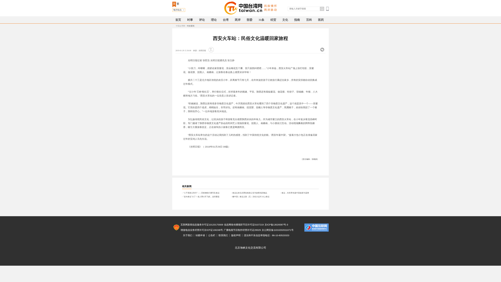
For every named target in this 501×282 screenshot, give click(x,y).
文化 (285, 19)
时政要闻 (190, 26)
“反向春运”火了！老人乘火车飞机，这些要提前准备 (201, 197)
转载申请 (200, 235)
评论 (202, 19)
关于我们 (187, 235)
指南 (297, 19)
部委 (249, 19)
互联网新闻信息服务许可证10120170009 (202, 225)
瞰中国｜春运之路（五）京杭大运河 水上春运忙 (250, 197)
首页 (178, 19)
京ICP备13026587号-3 (276, 225)
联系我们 (223, 235)
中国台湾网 (180, 26)
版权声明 (236, 235)
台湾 (226, 19)
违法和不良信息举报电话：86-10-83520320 (266, 235)
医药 (321, 19)
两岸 (238, 19)
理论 (214, 19)
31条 (261, 19)
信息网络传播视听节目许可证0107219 (244, 225)
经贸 (273, 19)
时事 (190, 19)
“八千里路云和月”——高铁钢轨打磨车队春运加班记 (201, 193)
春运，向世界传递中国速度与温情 (295, 193)
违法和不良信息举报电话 (316, 228)
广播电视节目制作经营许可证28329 (242, 230)
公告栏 (211, 235)
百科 (309, 19)
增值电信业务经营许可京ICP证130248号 (202, 230)
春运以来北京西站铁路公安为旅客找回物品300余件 (249, 193)
